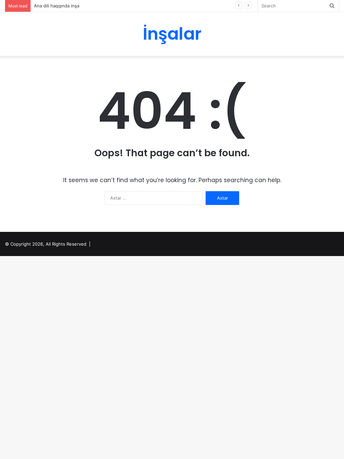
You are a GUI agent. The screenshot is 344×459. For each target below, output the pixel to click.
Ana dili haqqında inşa (56, 5)
